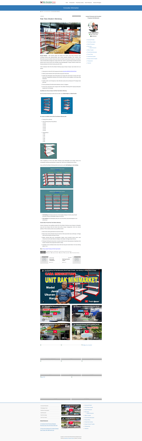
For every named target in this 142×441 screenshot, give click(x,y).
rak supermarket (67, 252)
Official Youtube (88, 415)
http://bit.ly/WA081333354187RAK (69, 71)
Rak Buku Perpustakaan (45, 410)
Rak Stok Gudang (61, 251)
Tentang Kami (90, 60)
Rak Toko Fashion (68, 251)
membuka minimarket (55, 252)
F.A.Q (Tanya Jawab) (89, 407)
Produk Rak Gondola (91, 56)
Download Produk (90, 39)
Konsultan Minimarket (76, 16)
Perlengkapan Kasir (44, 408)
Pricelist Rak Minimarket (92, 52)
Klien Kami (89, 46)
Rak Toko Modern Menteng (75, 252)
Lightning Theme (71, 438)
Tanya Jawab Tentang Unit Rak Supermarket (51, 248)
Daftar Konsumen (92, 47)
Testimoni (89, 63)
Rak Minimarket (56, 251)
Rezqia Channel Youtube (92, 58)
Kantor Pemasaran (91, 44)
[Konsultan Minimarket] (44, 258)
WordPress (66, 438)
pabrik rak (61, 252)
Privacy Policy (90, 54)
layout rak (48, 252)
